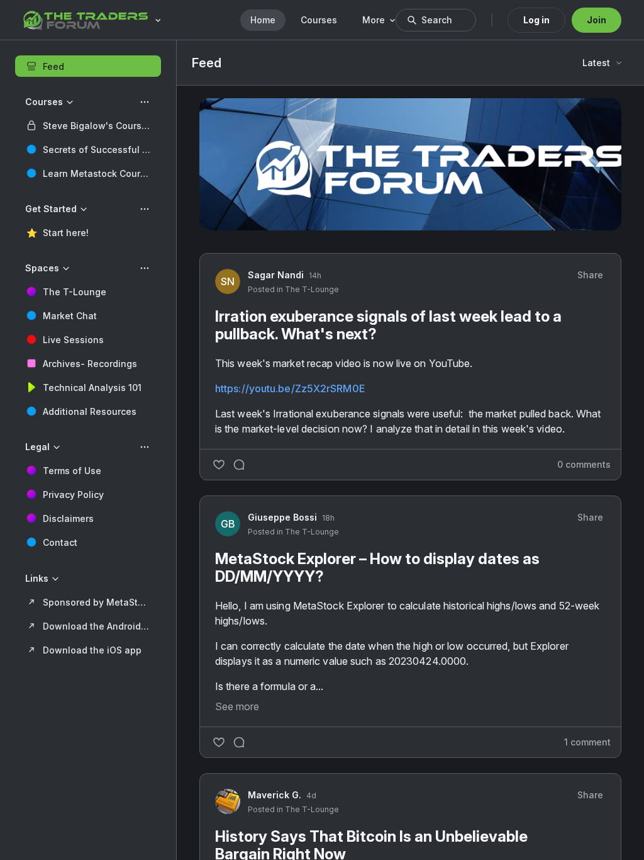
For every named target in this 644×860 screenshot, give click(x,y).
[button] (88, 125)
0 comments (584, 464)
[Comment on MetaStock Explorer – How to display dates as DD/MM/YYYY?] (239, 742)
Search (436, 19)
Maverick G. (274, 794)
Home (262, 19)
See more (237, 706)
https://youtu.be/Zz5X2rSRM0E (290, 388)
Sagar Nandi (276, 274)
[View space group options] (144, 102)
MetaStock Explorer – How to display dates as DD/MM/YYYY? (377, 568)
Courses (319, 19)
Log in (536, 19)
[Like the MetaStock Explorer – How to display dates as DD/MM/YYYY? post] (219, 742)
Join (596, 19)
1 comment (587, 742)
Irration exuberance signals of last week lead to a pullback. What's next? (388, 325)
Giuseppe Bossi (282, 517)
